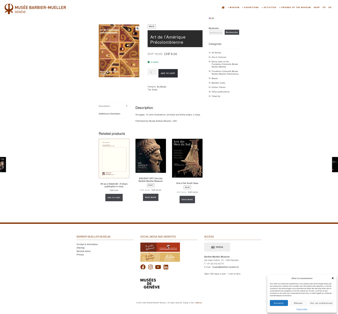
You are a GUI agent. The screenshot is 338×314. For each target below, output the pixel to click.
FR (324, 7)
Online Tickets (219, 87)
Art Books (161, 86)
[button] (332, 278)
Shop (317, 7)
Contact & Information (87, 244)
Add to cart (168, 73)
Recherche (214, 28)
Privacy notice (302, 309)
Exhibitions (251, 7)
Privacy (80, 254)
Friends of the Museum (295, 7)
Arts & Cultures (219, 57)
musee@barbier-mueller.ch (225, 266)
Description (104, 105)
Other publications (220, 91)
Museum (234, 7)
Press (219, 247)
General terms (83, 251)
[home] (223, 7)
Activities (270, 7)
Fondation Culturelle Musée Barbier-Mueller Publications (225, 72)
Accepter (279, 303)
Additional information (109, 113)
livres (154, 89)
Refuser (298, 303)
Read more (150, 197)
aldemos (198, 302)
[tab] (114, 106)
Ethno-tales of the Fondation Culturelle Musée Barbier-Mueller (225, 64)
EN (330, 7)
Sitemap (81, 247)
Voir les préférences (321, 303)
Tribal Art (216, 96)
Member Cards (218, 82)
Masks (215, 78)
